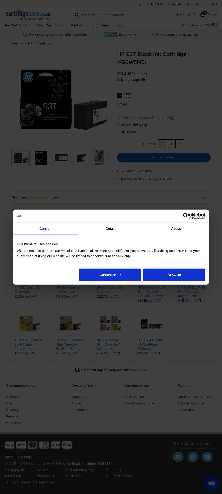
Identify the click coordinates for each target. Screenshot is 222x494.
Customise (108, 275)
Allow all (174, 275)
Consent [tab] (45, 228)
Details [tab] (111, 228)
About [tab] (176, 228)
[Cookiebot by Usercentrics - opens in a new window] (186, 216)
